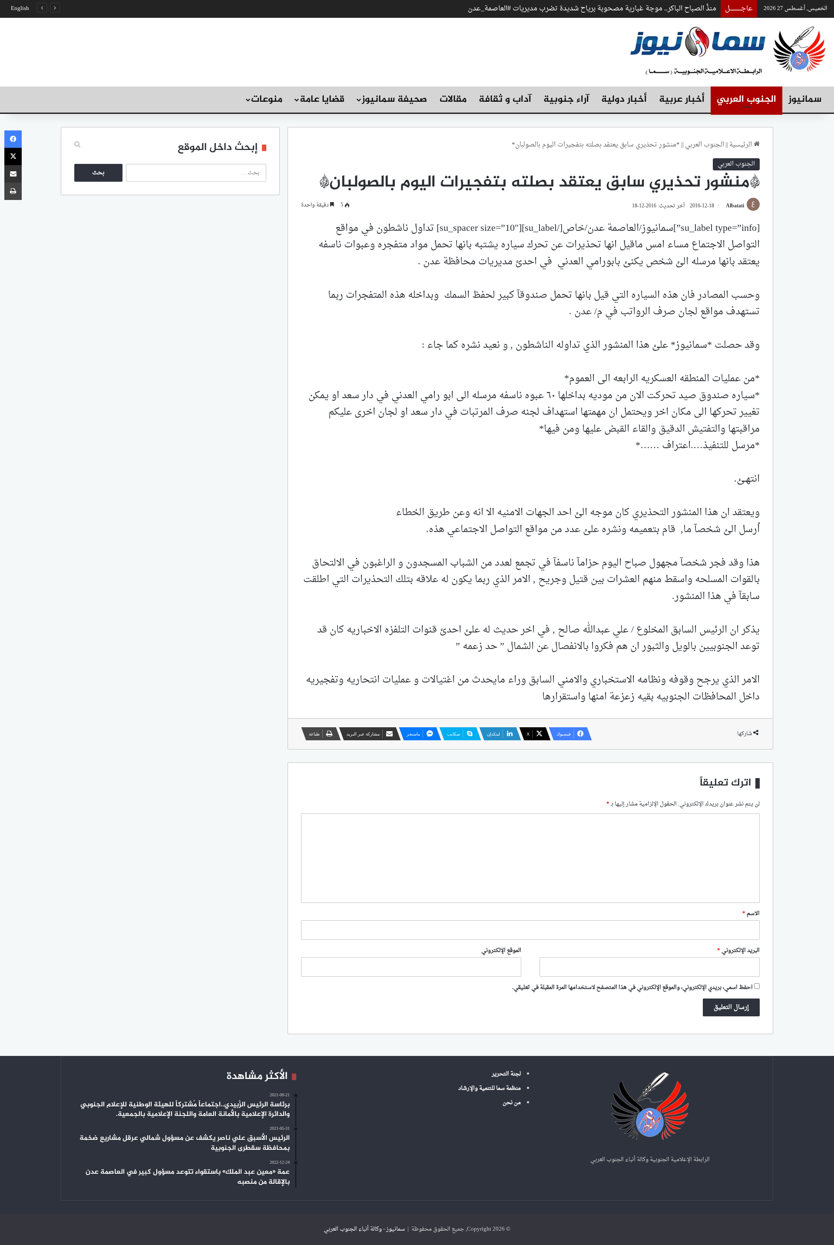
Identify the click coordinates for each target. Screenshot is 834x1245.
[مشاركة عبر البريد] (13, 174)
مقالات (453, 99)
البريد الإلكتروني (738, 950)
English (20, 8)
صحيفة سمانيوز (394, 99)
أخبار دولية (624, 99)
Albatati (735, 206)
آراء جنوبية (566, 99)
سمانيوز (804, 99)
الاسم (751, 913)
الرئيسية (741, 145)
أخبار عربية (682, 99)
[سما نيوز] (727, 50)
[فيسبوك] (13, 139)
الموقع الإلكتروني (501, 950)
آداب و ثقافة (505, 99)
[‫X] (13, 156)
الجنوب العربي (746, 99)
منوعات (266, 99)
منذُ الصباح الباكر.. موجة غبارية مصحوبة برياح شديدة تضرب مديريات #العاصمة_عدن (592, 8)
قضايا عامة (322, 99)
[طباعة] (13, 191)
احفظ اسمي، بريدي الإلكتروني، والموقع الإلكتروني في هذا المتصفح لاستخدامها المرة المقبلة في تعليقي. (632, 987)
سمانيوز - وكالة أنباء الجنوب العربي (364, 1229)
